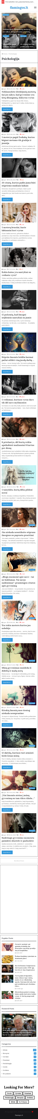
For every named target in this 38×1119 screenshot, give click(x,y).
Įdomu (5, 1050)
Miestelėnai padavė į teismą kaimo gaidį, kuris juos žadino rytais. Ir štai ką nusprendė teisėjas (25, 995)
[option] (19, 31)
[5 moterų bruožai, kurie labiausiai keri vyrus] (19, 212)
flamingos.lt (19, 1115)
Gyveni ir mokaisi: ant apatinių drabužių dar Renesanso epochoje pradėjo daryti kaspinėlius (25, 947)
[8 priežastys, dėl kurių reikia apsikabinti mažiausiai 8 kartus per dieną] (19, 427)
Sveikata (6, 1070)
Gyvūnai (5, 1057)
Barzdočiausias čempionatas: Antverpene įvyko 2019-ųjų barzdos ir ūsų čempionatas (25, 968)
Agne (4, 89)
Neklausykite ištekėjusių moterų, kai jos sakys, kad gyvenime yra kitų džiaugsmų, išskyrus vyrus (18, 31)
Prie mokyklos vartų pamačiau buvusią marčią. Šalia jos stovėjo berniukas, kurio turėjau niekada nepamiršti (19, 1032)
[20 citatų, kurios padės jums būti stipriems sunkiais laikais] (19, 168)
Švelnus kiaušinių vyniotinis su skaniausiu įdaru (25, 957)
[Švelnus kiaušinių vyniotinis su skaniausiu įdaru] (7, 959)
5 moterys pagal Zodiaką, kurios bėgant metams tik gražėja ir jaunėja (18, 140)
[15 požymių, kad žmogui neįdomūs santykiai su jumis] (19, 300)
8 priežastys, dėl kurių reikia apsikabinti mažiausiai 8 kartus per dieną (18, 445)
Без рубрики (7, 1073)
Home (5, 54)
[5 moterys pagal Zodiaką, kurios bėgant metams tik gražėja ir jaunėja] (19, 122)
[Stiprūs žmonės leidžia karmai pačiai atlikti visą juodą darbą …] (19, 342)
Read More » (7, 109)
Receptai (6, 1053)
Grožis (5, 1067)
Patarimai (6, 1060)
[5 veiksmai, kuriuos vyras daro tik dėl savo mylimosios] (19, 385)
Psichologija (6, 14)
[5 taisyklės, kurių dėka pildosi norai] (19, 475)
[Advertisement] (19, 899)
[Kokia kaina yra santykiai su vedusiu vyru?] (19, 257)
